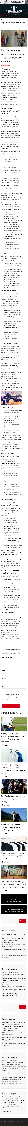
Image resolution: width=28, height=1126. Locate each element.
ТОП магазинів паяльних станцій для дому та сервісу (17, 2)
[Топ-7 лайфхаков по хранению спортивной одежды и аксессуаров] (14, 786)
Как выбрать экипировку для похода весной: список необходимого (13, 827)
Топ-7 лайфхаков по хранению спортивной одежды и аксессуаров (14, 799)
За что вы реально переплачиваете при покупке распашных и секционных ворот (12, 940)
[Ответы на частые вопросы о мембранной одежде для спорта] (14, 843)
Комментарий (7, 658)
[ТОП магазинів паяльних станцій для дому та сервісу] (7, 2)
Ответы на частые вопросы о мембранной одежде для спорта (13, 856)
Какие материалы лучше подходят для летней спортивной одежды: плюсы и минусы (14, 980)
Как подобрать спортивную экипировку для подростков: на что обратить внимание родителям (13, 974)
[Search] (10, 14)
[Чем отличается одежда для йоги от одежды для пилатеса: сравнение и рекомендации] (14, 872)
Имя (4, 670)
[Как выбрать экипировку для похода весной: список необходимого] (14, 815)
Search (22, 1007)
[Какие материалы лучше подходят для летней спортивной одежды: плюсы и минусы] (14, 755)
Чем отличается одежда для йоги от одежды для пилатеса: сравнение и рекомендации (13, 884)
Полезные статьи (5, 65)
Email (4, 678)
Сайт (4, 686)
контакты (8, 1123)
